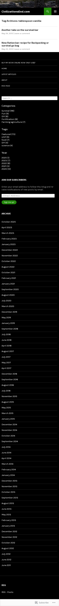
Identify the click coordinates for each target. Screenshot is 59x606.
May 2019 (6, 317)
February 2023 (9, 238)
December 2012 (9, 531)
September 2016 (10, 379)
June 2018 (6, 340)
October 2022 (9, 261)
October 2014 (8, 435)
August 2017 (8, 351)
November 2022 (10, 255)
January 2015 (8, 419)
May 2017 (6, 362)
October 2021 (8, 272)
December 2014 (9, 424)
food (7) (5, 140)
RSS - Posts (7, 592)
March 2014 (7, 464)
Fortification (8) (10, 119)
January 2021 (8, 283)
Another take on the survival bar (20, 29)
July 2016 (6, 390)
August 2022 (8, 267)
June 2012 (6, 559)
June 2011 (6, 565)
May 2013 (6, 514)
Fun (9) (5, 113)
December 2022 (10, 250)
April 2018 (6, 345)
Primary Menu (55, 11)
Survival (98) (8, 110)
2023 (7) (6, 160)
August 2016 (8, 385)
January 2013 (8, 526)
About (4, 80)
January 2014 (8, 475)
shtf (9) (5, 137)
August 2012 (8, 548)
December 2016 (9, 374)
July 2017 (6, 357)
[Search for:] (29, 98)
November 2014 (9, 430)
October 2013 (8, 492)
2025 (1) (5, 157)
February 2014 (9, 469)
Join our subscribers (14, 179)
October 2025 (9, 222)
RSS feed (6, 86)
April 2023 (7, 227)
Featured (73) (8, 134)
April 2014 (6, 458)
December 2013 (9, 480)
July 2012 (6, 554)
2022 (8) (6, 163)
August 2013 (8, 503)
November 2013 (9, 486)
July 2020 (6, 300)
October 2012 (8, 542)
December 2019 (9, 312)
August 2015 (8, 402)
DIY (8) (5, 116)
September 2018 (10, 328)
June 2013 (6, 509)
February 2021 (9, 278)
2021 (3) (6, 166)
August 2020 (8, 295)
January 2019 (8, 323)
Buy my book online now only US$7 (18, 63)
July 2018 (6, 334)
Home (4, 68)
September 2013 (10, 497)
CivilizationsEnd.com (16, 11)
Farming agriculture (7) (13, 122)
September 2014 (10, 441)
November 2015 (9, 396)
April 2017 (6, 368)
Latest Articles (9, 74)
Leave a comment (22, 33)
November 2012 (9, 537)
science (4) (7, 145)
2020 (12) (6, 169)
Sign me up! (9, 202)
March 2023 (8, 233)
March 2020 (8, 306)
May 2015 (6, 407)
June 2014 (6, 452)
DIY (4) (5, 142)
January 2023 (9, 244)
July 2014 (6, 447)
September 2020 (10, 289)
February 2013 (9, 520)
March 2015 (7, 413)
